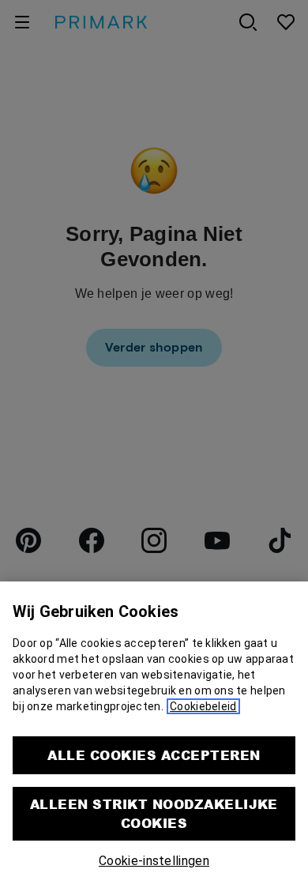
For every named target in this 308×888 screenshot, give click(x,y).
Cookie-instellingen (154, 860)
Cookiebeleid (203, 706)
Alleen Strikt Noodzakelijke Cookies (154, 813)
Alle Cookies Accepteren (153, 755)
